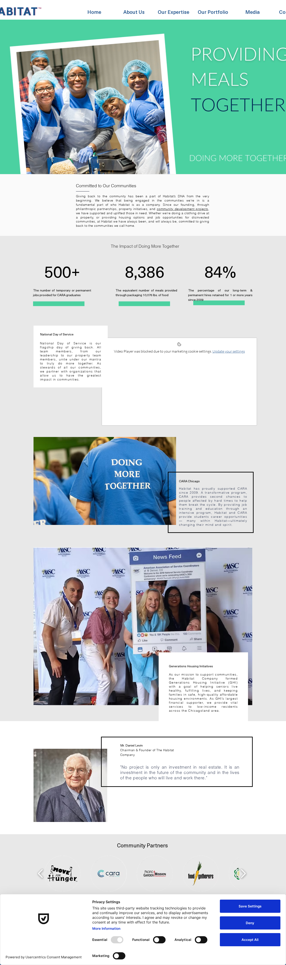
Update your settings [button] (228, 351)
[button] (134, 9)
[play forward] (243, 873)
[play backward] (41, 873)
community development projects (182, 209)
